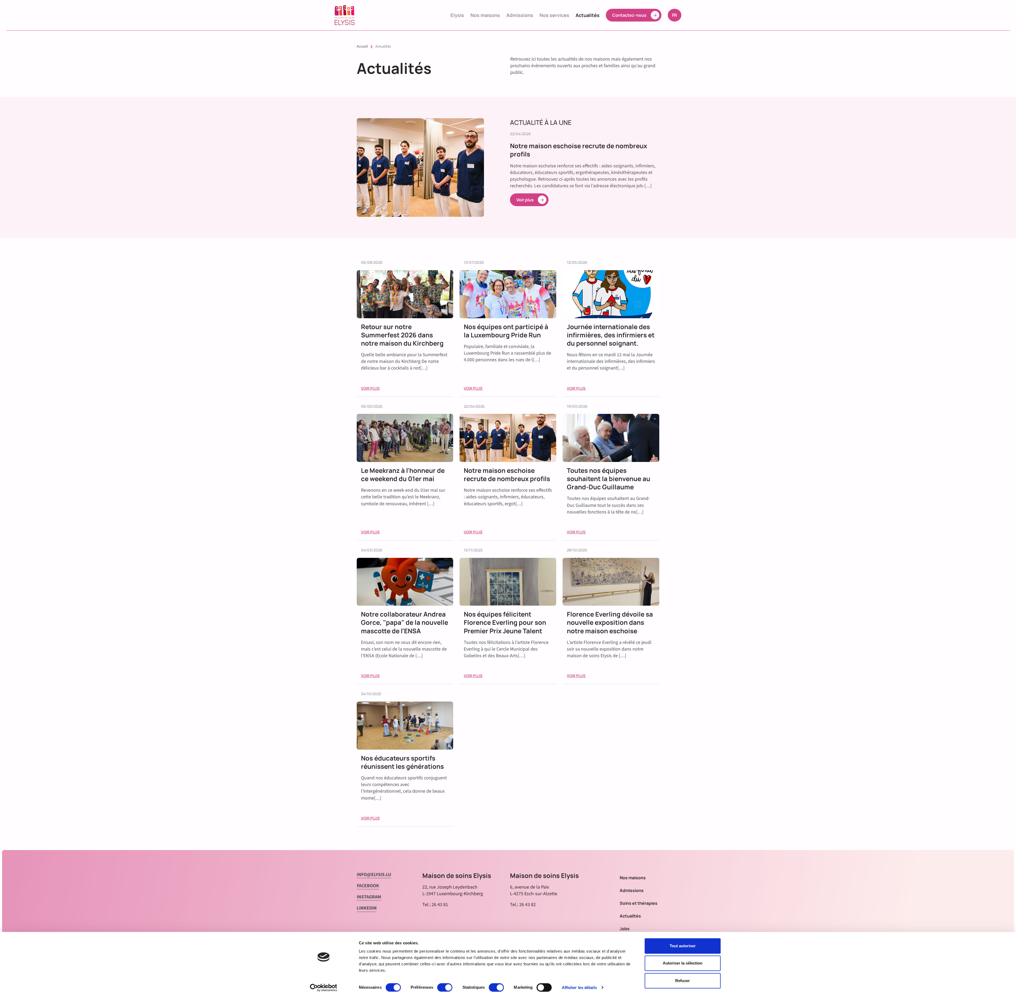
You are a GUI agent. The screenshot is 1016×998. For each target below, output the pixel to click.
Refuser (682, 980)
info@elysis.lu (374, 874)
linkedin (367, 908)
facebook (368, 885)
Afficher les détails (579, 987)
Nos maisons (485, 15)
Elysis (457, 15)
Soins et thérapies (638, 903)
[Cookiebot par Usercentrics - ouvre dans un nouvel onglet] (323, 988)
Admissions (519, 15)
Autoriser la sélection (682, 963)
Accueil (362, 46)
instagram (369, 897)
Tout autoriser (683, 946)
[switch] (444, 987)
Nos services (554, 15)
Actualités (588, 15)
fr (676, 15)
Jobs (625, 929)
